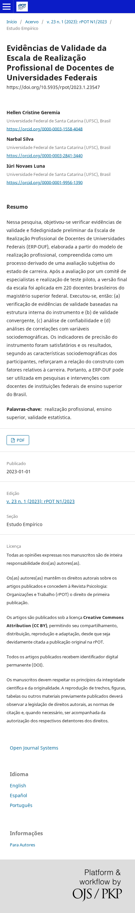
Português (21, 805)
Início (12, 22)
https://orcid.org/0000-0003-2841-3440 (45, 156)
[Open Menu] (6, 6)
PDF (20, 440)
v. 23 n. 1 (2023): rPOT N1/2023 (77, 22)
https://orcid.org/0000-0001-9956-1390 (45, 182)
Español (18, 795)
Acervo (32, 22)
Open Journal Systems (34, 748)
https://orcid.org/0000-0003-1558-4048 (45, 129)
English (18, 785)
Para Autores (22, 845)
